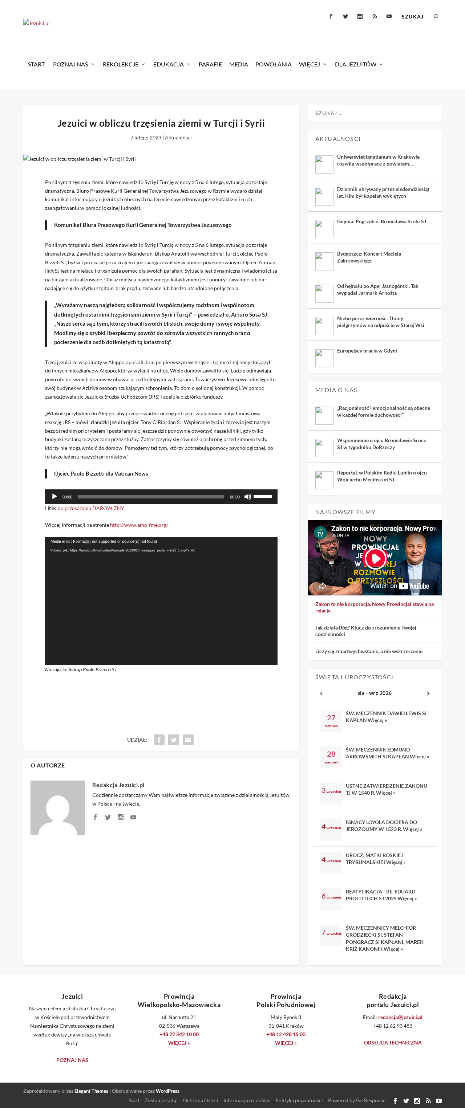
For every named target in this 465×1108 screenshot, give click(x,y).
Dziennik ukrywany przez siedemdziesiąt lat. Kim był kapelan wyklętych (383, 192)
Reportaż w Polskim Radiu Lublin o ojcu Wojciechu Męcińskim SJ (382, 475)
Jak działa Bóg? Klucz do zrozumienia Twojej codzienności (365, 630)
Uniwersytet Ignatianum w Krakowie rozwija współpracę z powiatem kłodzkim (378, 160)
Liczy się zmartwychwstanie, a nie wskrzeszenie (368, 651)
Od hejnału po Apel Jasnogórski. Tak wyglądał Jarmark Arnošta (377, 289)
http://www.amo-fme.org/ (139, 525)
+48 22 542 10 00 (179, 1034)
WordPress (167, 1091)
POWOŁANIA (273, 64)
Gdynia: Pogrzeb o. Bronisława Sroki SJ (381, 221)
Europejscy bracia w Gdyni (367, 350)
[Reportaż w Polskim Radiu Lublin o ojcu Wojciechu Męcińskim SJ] (324, 480)
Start (36, 64)
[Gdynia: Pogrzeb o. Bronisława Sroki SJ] (324, 229)
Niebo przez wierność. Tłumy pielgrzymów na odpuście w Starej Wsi (380, 321)
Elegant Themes (91, 1091)
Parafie (210, 64)
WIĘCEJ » (179, 1043)
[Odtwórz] (54, 496)
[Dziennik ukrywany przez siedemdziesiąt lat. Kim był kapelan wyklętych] (324, 197)
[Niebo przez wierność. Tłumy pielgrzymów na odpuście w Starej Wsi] (324, 326)
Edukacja (168, 64)
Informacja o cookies (246, 1100)
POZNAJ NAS (72, 1060)
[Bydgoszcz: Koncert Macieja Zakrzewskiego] (324, 261)
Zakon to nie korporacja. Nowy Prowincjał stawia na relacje (374, 607)
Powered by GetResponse (356, 1100)
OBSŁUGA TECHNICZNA (393, 1042)
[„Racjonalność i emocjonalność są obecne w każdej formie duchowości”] (324, 416)
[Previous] (321, 693)
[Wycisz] (247, 496)
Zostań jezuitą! (161, 1100)
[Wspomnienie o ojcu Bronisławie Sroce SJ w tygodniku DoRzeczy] (324, 448)
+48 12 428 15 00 (286, 1034)
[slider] (264, 495)
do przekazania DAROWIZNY (91, 508)
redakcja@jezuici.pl (400, 1017)
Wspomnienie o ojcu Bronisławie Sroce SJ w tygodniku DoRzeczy (381, 443)
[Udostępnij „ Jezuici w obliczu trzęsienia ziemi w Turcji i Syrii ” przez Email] (188, 740)
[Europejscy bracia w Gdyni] (324, 358)
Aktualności (178, 137)
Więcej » (377, 720)
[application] (161, 496)
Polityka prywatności (299, 1100)
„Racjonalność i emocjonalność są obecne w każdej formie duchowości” (383, 411)
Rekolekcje (120, 64)
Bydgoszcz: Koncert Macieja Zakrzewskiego (369, 256)
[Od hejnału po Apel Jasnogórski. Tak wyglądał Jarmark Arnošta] (324, 294)
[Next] (428, 693)
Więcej (309, 64)
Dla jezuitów (355, 64)
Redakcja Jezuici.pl (118, 784)
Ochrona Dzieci (200, 1100)
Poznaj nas (70, 64)
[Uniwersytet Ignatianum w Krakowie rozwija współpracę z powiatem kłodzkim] (324, 164)
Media (238, 64)
